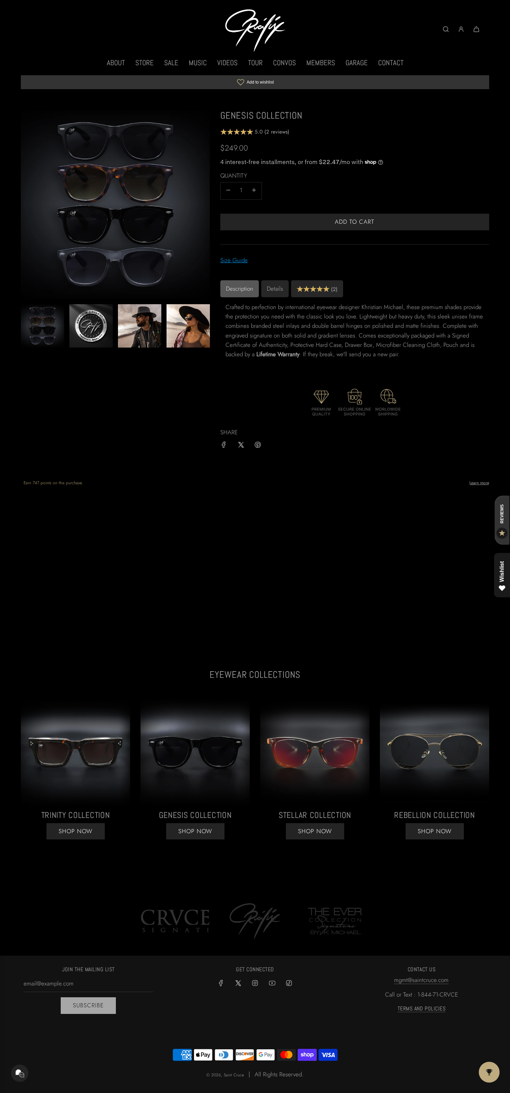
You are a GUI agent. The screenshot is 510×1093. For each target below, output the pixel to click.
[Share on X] (240, 446)
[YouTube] (272, 983)
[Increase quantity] (254, 190)
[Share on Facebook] (223, 446)
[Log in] (461, 29)
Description (239, 288)
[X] (238, 983)
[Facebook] (221, 983)
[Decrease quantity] (228, 190)
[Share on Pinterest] (257, 446)
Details (275, 288)
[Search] (445, 29)
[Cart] (476, 29)
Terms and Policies (422, 1008)
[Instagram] (255, 983)
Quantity (233, 175)
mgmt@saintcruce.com (421, 980)
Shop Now (195, 831)
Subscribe (88, 1005)
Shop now (76, 831)
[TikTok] (289, 983)
